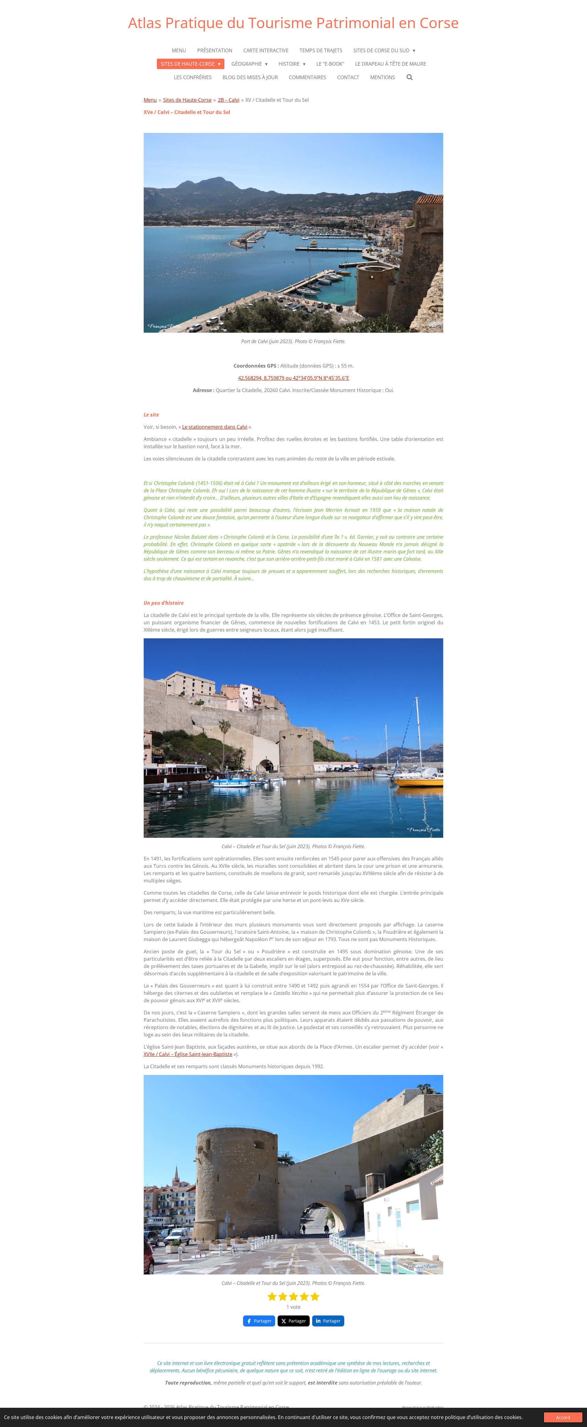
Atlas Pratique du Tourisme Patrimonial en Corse (293, 22)
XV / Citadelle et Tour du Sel (277, 100)
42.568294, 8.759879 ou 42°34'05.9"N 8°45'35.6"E (293, 378)
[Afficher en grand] (293, 233)
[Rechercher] (409, 77)
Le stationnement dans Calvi (214, 427)
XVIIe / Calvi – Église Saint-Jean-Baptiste (188, 1054)
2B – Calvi (228, 100)
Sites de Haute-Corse (187, 100)
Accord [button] (563, 1417)
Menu (150, 100)
